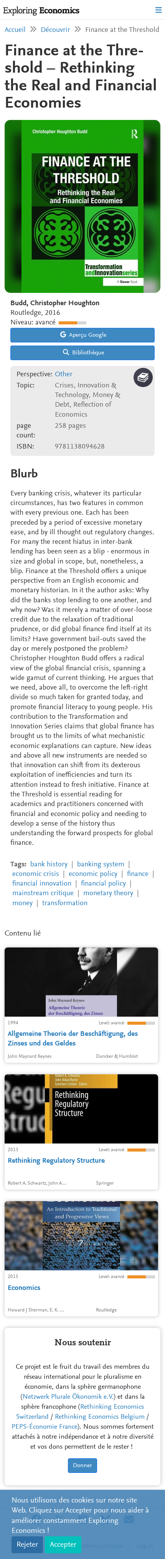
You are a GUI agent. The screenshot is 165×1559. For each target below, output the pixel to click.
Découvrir (55, 30)
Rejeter (27, 1545)
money (22, 903)
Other (64, 374)
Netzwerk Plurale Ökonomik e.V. (68, 1397)
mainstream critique (43, 893)
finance (137, 874)
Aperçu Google (87, 335)
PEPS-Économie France (45, 1427)
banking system (100, 864)
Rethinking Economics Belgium (100, 1417)
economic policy (93, 874)
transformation (64, 903)
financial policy (103, 884)
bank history (49, 864)
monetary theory (108, 893)
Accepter (63, 1545)
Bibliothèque (87, 353)
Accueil (15, 30)
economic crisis (35, 874)
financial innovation (41, 884)
